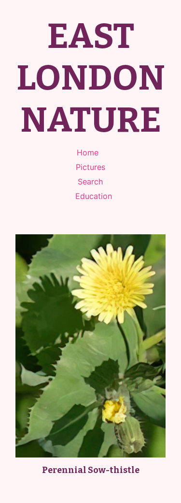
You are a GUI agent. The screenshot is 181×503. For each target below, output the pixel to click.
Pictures (90, 167)
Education (93, 196)
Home (87, 152)
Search (90, 181)
